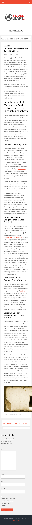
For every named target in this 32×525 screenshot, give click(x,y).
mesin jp (22, 291)
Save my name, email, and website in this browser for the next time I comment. (8, 502)
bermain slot (22, 169)
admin (5, 54)
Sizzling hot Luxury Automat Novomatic (15, 428)
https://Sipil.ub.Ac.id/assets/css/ (13, 237)
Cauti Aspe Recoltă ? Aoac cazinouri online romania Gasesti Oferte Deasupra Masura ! (15, 424)
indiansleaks (16, 31)
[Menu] (3, 2)
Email (3, 481)
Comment (4, 450)
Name (3, 474)
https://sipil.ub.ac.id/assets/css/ (12, 414)
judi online (7, 45)
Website (3, 489)
